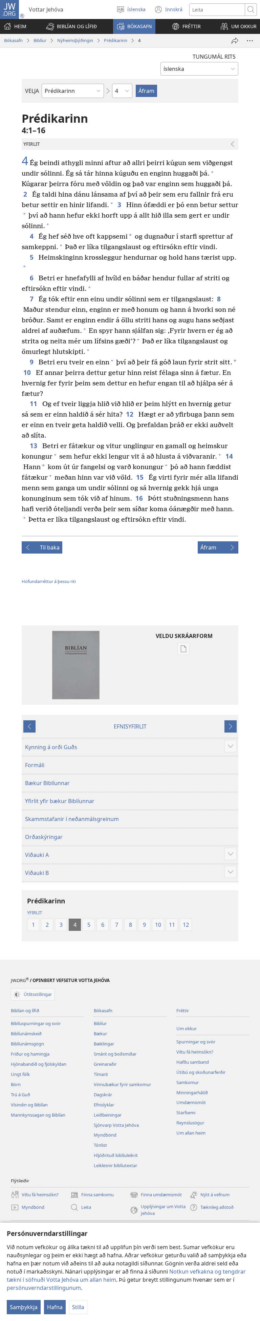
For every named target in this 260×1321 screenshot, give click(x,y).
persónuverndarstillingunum (44, 1288)
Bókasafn (13, 40)
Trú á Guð (20, 1095)
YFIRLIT (34, 912)
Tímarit (101, 1074)
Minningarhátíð (192, 1092)
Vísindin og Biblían (29, 1105)
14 (230, 456)
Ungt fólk (20, 1074)
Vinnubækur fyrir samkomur (122, 1084)
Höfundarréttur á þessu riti (49, 581)
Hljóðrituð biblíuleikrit (116, 1155)
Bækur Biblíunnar (47, 783)
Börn (16, 1084)
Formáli (34, 765)
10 (27, 372)
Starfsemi (185, 1112)
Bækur (100, 1033)
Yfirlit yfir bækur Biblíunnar (59, 801)
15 (140, 477)
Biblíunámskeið (26, 1033)
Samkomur (187, 1082)
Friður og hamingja (30, 1054)
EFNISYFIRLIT (130, 726)
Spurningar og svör (195, 1042)
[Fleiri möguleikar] (250, 40)
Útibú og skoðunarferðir (200, 1072)
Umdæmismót (191, 1102)
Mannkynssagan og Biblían (38, 1115)
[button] (71, 26)
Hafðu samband (192, 1062)
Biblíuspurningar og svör (36, 1023)
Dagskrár (103, 1095)
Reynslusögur (190, 1123)
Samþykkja (24, 1307)
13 (34, 445)
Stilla (78, 1307)
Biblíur (40, 40)
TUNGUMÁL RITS (214, 56)
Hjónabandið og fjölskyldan (38, 1064)
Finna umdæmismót (156, 1195)
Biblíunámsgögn (27, 1044)
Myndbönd (105, 1135)
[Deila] (235, 40)
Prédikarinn (115, 40)
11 (34, 403)
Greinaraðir (105, 1064)
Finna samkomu (92, 1195)
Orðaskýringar (44, 837)
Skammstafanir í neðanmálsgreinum (72, 819)
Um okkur (186, 1028)
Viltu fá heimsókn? (194, 1052)
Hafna (55, 1307)
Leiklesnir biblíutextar (115, 1165)
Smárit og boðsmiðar (115, 1054)
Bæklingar (104, 1044)
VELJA (32, 91)
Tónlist (100, 1145)
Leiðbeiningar (108, 1115)
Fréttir (182, 1010)
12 (130, 414)
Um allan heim (190, 1133)
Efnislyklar (104, 1105)
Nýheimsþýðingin (75, 40)
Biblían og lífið (25, 1010)
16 (140, 498)
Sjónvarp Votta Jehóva (116, 1125)
